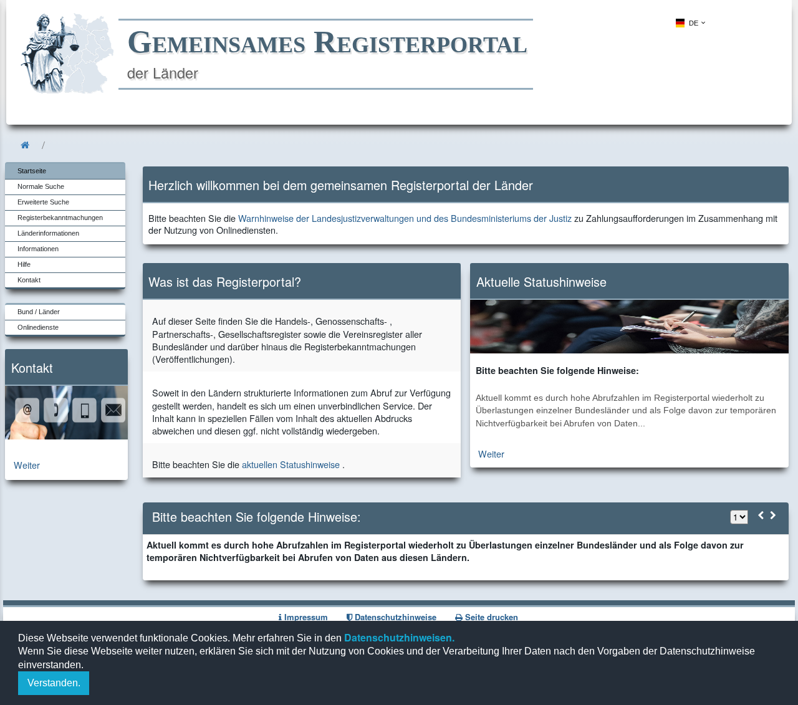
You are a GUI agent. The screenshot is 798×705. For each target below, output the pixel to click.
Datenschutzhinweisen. (398, 637)
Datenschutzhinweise (394, 617)
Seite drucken (490, 617)
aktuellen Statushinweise (291, 464)
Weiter (27, 464)
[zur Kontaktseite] (66, 435)
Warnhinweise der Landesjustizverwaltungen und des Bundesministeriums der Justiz (405, 217)
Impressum (305, 617)
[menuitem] (689, 22)
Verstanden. (53, 683)
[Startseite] (25, 144)
